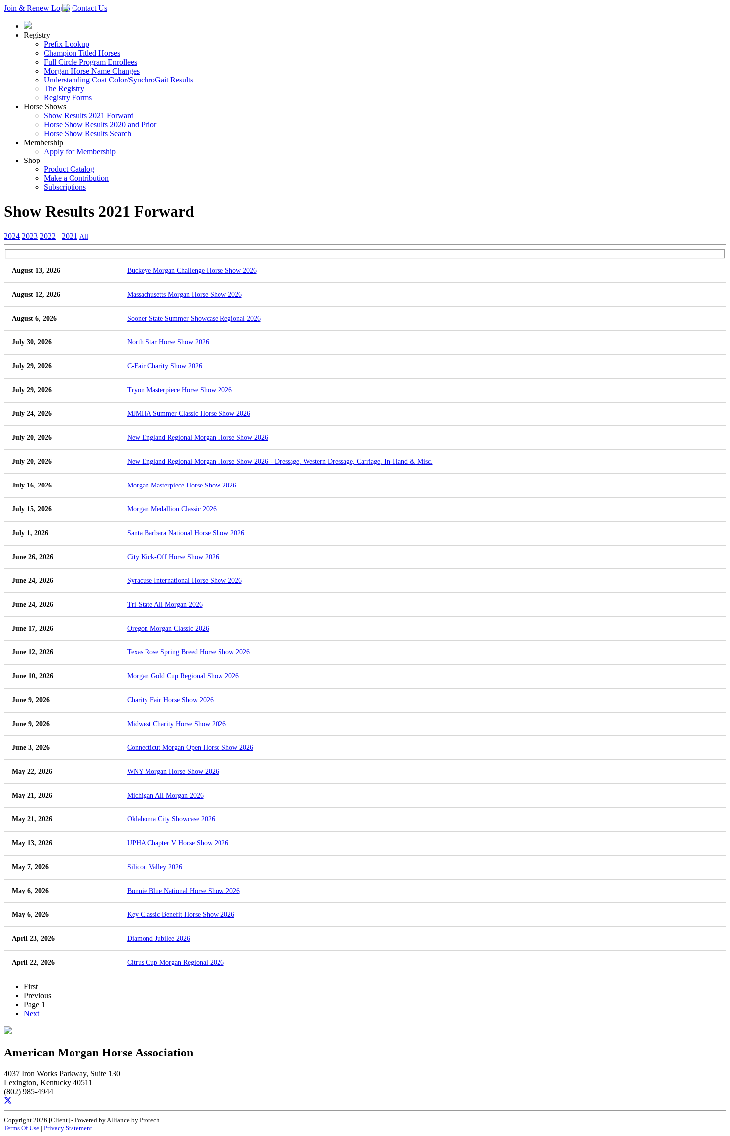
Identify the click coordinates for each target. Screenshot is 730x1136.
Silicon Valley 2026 (154, 867)
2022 (48, 236)
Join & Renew (27, 8)
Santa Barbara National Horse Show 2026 (185, 533)
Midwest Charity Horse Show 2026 (176, 724)
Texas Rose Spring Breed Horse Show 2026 (188, 652)
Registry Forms (68, 97)
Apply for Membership (80, 151)
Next (31, 1013)
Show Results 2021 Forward (89, 115)
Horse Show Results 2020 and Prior (100, 124)
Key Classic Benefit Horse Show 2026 (180, 914)
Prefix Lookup (66, 44)
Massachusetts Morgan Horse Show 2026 (184, 294)
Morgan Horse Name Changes (92, 71)
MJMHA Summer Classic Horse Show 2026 (188, 413)
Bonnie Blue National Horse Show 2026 (183, 890)
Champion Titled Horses (82, 53)
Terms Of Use (21, 1128)
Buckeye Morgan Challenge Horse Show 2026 (192, 270)
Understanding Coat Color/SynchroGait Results (118, 80)
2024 (12, 236)
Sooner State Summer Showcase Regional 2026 (194, 318)
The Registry (64, 88)
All (83, 236)
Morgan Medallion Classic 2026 (172, 509)
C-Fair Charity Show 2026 (164, 366)
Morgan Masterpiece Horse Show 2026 (181, 485)
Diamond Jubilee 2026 (158, 938)
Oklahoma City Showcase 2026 (171, 819)
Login (60, 8)
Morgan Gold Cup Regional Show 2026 (183, 676)
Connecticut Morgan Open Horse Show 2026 (190, 747)
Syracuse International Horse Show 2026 (184, 580)
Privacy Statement (68, 1128)
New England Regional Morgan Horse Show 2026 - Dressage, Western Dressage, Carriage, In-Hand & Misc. (280, 461)
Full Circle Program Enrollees (90, 62)
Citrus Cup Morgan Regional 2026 (175, 962)
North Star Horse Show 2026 (168, 342)
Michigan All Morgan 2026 (165, 795)
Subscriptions (65, 187)
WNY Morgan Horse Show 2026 (173, 771)
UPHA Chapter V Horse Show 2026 (177, 843)
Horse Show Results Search (87, 133)
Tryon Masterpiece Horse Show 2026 (179, 390)
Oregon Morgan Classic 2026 (168, 628)
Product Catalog (69, 169)
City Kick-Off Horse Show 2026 (173, 557)
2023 (30, 236)
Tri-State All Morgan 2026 (165, 604)
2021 (69, 236)
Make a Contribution (76, 178)
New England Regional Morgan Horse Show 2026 (197, 437)
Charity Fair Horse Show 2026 (170, 700)
